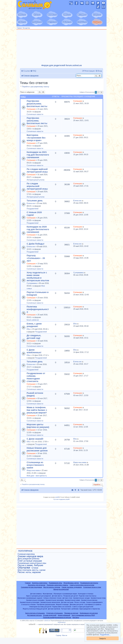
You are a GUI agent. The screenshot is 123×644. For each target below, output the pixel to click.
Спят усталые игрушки (30, 561)
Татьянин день (35, 200)
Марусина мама (33, 470)
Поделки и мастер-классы (87, 596)
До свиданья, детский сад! (34, 336)
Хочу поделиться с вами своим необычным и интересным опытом (38, 276)
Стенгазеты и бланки (28, 604)
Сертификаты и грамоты (92, 604)
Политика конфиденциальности (38, 309)
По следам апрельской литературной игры (37, 186)
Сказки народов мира (30, 556)
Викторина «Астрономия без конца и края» (36, 138)
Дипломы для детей (76, 604)
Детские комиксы (36, 593)
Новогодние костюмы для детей (40, 606)
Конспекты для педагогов (36, 585)
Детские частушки (67, 602)
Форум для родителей (61, 589)
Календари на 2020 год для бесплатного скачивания (38, 229)
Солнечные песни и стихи (92, 587)
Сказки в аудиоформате (94, 602)
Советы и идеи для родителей (82, 606)
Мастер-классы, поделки (51, 587)
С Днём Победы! (35, 243)
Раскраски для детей (70, 596)
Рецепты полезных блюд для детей (35, 609)
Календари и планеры (85, 593)
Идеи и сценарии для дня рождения (38, 596)
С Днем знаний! (35, 439)
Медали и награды (62, 604)
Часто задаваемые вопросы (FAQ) (83, 615)
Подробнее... (105, 634)
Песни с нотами (79, 602)
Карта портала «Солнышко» (35, 613)
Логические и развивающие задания (30, 598)
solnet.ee (47, 620)
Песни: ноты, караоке (29, 572)
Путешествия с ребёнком (69, 609)
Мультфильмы (47, 593)
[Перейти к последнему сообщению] (83, 101)
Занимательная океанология (50, 602)
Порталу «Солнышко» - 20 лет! (36, 258)
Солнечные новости (35, 114)
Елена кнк (31, 203)
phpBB (57, 497)
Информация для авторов (89, 613)
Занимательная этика (98, 598)
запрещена (61, 622)
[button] (101, 92)
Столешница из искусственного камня (35, 465)
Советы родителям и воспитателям (82, 585)
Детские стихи (67, 598)
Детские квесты (57, 596)
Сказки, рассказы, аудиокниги (72, 587)
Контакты (76, 617)
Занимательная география (35, 600)
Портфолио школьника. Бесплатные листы (37, 121)
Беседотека (26, 28)
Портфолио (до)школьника (46, 604)
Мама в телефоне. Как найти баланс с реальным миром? (37, 410)
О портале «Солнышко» (54, 613)
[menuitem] (33, 71)
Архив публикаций (64, 615)
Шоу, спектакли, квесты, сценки (31, 570)
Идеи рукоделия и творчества (89, 609)
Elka (28, 329)
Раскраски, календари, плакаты (57, 585)
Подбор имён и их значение (61, 606)
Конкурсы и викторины (39, 583)
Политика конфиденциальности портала (57, 617)
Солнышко (31, 109)
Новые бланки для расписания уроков (37, 449)
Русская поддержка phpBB (61, 499)
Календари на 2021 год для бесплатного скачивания (38, 155)
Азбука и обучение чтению (52, 598)
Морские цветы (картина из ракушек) (38, 425)
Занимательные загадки (81, 598)
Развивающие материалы (89, 583)
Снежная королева (26, 554)
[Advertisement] (61, 47)
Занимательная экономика (55, 600)
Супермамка (32, 283)
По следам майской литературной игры (37, 170)
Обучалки (24, 567)
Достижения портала (34, 615)
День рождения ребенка (28, 559)
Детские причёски (54, 609)
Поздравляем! (32, 209)
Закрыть (102, 638)
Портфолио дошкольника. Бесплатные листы (37, 103)
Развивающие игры (55, 583)
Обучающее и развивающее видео (65, 593)
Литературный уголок (35, 180)
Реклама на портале (71, 613)
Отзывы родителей (49, 615)
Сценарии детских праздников (31, 587)
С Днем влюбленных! (34, 351)
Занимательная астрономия (29, 602)
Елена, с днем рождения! (34, 325)
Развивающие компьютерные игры (32, 563)
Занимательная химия (72, 600)
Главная (19, 28)
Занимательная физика (89, 600)
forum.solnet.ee (33, 320)
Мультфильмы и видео (71, 583)
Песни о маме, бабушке (30, 565)
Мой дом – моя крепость (37, 476)
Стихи (35, 568)
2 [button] (98, 92)
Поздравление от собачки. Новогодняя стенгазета (36, 377)
